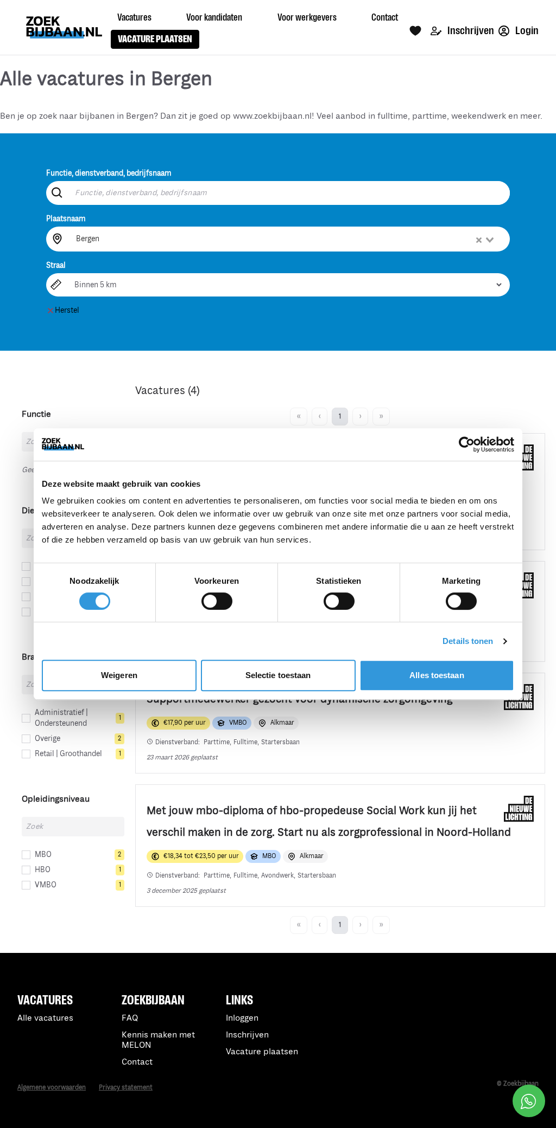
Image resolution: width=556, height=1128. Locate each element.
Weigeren (119, 675)
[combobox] (285, 239)
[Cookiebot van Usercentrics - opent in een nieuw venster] (466, 444)
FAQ (130, 1018)
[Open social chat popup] (529, 1101)
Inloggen (242, 1018)
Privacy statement (126, 1088)
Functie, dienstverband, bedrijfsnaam (109, 173)
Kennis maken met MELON (158, 1040)
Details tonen (468, 641)
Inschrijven (470, 30)
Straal (56, 265)
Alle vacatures (45, 1018)
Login (526, 30)
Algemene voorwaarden (51, 1088)
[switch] (216, 601)
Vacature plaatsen (262, 1052)
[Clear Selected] (479, 240)
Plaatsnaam (66, 218)
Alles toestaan (436, 675)
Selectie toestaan (278, 675)
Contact (137, 1062)
